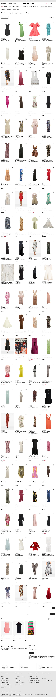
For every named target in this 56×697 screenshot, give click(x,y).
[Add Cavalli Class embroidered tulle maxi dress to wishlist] (53, 192)
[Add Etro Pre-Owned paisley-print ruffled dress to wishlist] (12, 143)
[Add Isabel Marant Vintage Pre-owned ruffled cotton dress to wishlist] (40, 71)
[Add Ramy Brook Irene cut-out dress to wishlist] (12, 465)
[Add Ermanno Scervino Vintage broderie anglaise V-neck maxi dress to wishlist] (12, 265)
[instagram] (43, 681)
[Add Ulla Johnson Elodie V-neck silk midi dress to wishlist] (12, 440)
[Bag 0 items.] (53, 3)
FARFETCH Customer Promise (6, 687)
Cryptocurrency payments (6, 684)
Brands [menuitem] (9, 6)
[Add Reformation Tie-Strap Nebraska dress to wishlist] (12, 22)
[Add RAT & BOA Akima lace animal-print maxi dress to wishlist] (26, 216)
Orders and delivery (4, 678)
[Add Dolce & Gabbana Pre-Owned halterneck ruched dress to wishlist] (26, 143)
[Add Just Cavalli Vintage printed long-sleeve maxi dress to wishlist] (53, 119)
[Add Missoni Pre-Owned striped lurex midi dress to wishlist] (26, 119)
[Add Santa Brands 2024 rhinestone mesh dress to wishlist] (53, 339)
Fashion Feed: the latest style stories (47, 675)
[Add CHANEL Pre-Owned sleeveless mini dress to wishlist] (53, 389)
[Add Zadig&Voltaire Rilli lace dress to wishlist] (26, 562)
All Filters (4, 17)
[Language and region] (46, 3)
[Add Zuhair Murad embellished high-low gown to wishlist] (40, 47)
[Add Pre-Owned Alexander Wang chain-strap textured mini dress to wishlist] (26, 47)
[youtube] (51, 681)
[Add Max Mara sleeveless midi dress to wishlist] (40, 513)
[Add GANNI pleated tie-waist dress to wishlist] (53, 440)
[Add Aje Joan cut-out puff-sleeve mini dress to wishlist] (40, 22)
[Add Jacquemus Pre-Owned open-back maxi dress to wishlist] (26, 71)
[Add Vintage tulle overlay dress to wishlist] (12, 192)
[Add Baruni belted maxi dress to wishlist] (40, 119)
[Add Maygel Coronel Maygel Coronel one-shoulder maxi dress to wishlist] (26, 22)
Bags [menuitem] (21, 6)
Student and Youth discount (34, 682)
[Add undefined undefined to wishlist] (11, 622)
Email (29, 647)
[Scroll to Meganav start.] (37, 6)
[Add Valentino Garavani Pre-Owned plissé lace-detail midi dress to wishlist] (12, 119)
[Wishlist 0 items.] (51, 3)
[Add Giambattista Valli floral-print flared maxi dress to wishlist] (40, 95)
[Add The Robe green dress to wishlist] (12, 389)
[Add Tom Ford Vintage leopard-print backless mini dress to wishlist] (40, 537)
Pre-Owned (9, 9)
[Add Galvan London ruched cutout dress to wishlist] (12, 414)
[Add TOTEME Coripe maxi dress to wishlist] (26, 513)
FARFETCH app (18, 680)
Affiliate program (32, 674)
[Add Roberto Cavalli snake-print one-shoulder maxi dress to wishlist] (40, 364)
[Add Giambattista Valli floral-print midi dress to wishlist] (12, 291)
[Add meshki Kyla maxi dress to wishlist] (26, 389)
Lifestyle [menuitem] (34, 6)
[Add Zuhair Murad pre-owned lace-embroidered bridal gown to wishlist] (53, 216)
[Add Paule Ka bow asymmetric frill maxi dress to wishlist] (26, 364)
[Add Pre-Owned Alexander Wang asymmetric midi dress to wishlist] (53, 364)
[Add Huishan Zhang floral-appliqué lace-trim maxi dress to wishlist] (53, 562)
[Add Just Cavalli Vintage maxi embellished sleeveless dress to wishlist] (12, 241)
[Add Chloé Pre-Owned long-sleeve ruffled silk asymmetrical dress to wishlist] (26, 489)
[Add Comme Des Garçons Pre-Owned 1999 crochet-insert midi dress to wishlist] (40, 440)
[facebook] (49, 681)
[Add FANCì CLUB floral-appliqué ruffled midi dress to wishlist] (12, 95)
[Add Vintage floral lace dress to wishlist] (26, 440)
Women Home (3, 9)
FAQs (2, 676)
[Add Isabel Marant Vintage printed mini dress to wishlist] (40, 562)
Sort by (50, 17)
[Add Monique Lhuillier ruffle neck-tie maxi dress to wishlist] (12, 489)
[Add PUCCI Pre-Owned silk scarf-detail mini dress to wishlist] (40, 465)
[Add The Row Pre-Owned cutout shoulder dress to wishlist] (53, 513)
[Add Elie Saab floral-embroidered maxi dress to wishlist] (12, 315)
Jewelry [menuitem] (30, 6)
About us (16, 674)
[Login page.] (48, 3)
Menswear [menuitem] (10, 3)
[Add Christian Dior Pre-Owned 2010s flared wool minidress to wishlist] (53, 265)
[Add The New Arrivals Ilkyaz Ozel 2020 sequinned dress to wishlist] (53, 47)
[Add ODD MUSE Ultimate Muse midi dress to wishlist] (12, 339)
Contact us (3, 674)
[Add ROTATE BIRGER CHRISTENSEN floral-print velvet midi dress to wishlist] (40, 414)
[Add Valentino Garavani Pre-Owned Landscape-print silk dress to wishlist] (12, 364)
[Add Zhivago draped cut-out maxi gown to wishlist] (53, 168)
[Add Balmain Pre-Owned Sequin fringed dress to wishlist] (26, 465)
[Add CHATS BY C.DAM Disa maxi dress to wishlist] (26, 95)
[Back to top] (53, 608)
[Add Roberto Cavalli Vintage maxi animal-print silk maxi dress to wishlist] (53, 143)
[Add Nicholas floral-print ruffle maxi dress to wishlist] (53, 315)
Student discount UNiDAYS (34, 678)
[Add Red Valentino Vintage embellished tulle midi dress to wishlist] (12, 537)
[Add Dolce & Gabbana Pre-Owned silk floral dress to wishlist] (26, 414)
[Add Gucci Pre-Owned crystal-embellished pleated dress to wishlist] (53, 22)
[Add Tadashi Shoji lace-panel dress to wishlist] (26, 265)
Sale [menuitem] (2, 6)
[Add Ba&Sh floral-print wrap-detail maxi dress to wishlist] (40, 586)
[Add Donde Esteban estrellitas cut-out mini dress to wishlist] (40, 143)
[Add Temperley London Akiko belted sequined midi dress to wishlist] (12, 586)
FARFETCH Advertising (19, 684)
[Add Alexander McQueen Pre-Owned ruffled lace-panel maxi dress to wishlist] (40, 168)
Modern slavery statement (19, 682)
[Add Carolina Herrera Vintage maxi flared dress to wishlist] (53, 586)
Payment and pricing (5, 682)
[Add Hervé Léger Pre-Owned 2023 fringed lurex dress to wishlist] (40, 291)
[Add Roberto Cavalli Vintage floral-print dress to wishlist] (26, 339)
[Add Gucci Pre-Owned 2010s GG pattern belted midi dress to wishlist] (40, 216)
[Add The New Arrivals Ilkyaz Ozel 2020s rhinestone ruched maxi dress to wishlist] (26, 315)
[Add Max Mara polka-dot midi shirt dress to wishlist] (40, 241)
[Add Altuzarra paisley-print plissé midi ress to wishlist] (40, 389)
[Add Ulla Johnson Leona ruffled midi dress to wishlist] (26, 537)
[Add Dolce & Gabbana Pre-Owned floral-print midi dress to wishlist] (26, 586)
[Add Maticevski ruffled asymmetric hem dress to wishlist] (26, 241)
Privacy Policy (46, 656)
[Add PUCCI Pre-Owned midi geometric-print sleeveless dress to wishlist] (26, 168)
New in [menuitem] (5, 6)
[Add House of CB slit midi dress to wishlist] (40, 315)
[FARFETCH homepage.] (28, 3)
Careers (16, 678)
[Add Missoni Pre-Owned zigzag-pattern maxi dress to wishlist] (53, 241)
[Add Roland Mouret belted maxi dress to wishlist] (53, 489)
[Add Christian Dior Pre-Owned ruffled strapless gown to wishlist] (12, 168)
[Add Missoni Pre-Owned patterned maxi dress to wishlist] (12, 562)
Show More (51, 618)
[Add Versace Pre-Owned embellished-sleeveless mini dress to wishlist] (53, 95)
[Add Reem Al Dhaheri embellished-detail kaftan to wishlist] (26, 291)
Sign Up (31, 652)
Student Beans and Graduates (34, 680)
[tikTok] (46, 681)
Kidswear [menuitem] (14, 3)
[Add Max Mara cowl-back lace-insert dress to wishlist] (12, 47)
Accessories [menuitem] (25, 6)
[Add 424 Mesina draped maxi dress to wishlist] (53, 465)
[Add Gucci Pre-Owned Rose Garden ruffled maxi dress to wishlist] (12, 513)
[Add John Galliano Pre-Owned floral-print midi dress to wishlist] (40, 489)
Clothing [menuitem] (13, 6)
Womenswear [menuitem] (4, 3)
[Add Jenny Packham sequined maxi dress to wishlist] (40, 265)
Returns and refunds (5, 680)
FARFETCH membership (33, 676)
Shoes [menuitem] (17, 6)
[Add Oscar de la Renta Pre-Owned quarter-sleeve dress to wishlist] (40, 192)
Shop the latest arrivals (29, 0)
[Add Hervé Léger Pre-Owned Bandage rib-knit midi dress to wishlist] (26, 192)
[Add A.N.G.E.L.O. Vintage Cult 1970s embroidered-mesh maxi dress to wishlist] (53, 537)
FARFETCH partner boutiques (20, 676)
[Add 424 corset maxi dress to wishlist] (53, 291)
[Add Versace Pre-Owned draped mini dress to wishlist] (53, 414)
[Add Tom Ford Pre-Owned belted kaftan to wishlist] (53, 71)
